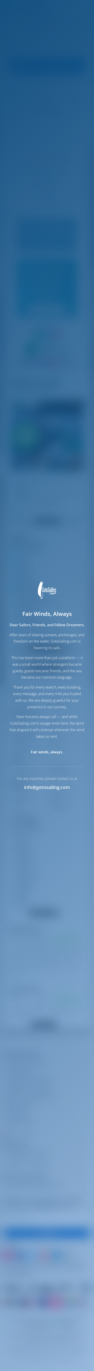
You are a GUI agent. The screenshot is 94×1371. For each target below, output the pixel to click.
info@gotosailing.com (47, 787)
